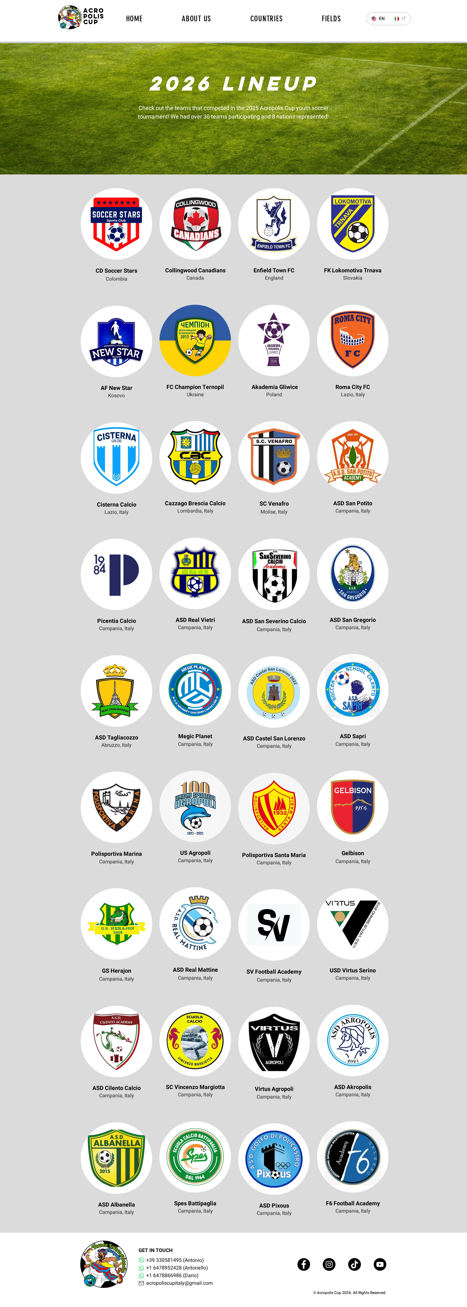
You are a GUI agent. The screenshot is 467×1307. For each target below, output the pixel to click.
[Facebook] (303, 1264)
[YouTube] (380, 1264)
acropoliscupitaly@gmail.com (179, 1283)
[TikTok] (354, 1264)
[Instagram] (329, 1264)
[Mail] (141, 1283)
